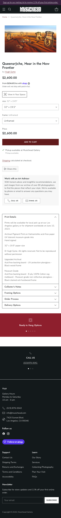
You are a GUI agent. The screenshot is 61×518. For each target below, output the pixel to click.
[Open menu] (4, 9)
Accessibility (7, 476)
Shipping (6, 160)
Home (4, 17)
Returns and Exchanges (13, 467)
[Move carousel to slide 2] (28, 331)
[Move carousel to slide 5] (34, 331)
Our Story (36, 457)
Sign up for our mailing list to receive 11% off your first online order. (30, 2)
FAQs (34, 476)
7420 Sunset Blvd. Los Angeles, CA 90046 (18, 419)
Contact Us (7, 457)
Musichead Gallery (25, 512)
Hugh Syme (10, 71)
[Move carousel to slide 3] (30, 331)
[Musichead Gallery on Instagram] (8, 434)
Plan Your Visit (38, 471)
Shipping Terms (9, 462)
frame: (10, 115)
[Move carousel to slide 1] (26, 331)
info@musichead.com (16, 412)
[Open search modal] (9, 9)
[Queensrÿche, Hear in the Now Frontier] (30, 39)
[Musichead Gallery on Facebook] (3, 434)
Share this (11, 168)
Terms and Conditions (12, 471)
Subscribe (51, 500)
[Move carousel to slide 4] (32, 331)
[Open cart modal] (56, 9)
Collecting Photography (42, 467)
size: (9, 101)
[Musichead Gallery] (30, 9)
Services (36, 462)
